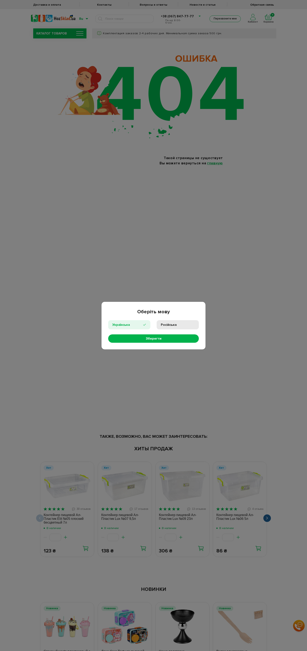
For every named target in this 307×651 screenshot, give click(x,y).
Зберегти (153, 338)
